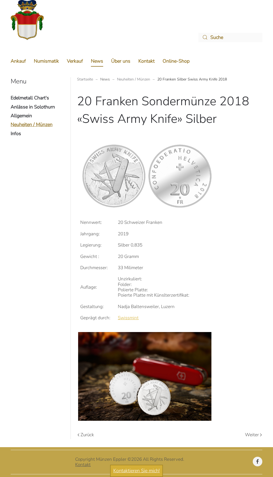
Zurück (87, 435)
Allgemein (21, 115)
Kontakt (146, 61)
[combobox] (230, 37)
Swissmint (128, 318)
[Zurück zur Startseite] (27, 20)
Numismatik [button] (46, 61)
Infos (16, 133)
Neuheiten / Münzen (32, 124)
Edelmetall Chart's (30, 98)
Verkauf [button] (75, 61)
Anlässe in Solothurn (33, 107)
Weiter (252, 435)
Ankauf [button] (18, 61)
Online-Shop (176, 61)
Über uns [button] (120, 61)
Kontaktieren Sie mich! (136, 470)
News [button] (97, 61)
